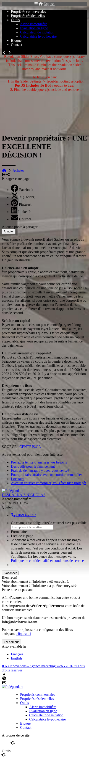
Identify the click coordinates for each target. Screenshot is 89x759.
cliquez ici (23, 634)
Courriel (25, 219)
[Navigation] (36, 4)
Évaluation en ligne (34, 28)
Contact (16, 45)
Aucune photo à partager (19, 227)
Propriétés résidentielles (28, 16)
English (49, 4)
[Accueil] (41, 4)
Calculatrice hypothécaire (38, 36)
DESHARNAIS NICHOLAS (23, 495)
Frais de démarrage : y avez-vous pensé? (40, 470)
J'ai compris (11, 642)
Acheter (18, 170)
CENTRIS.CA (30, 447)
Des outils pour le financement (33, 466)
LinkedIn (24, 212)
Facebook (26, 190)
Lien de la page (22, 536)
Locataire (17, 479)
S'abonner (10, 573)
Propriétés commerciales (28, 12)
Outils (15, 20)
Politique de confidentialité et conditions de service (47, 561)
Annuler (9, 231)
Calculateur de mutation (37, 32)
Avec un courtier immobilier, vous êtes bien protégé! (48, 483)
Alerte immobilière (33, 24)
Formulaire (19, 532)
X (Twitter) (27, 197)
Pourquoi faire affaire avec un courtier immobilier (46, 475)
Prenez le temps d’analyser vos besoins (39, 462)
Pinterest (25, 204)
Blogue (16, 40)
